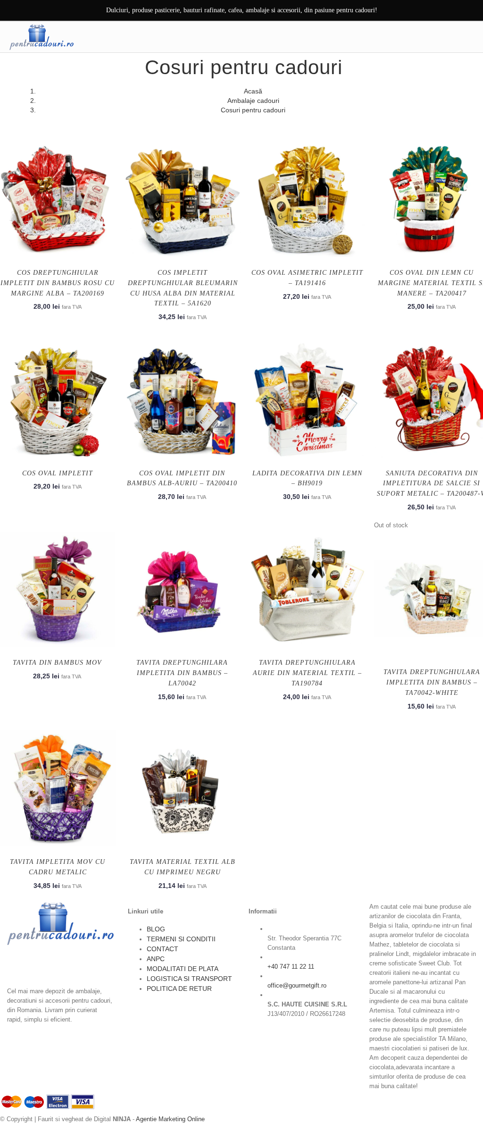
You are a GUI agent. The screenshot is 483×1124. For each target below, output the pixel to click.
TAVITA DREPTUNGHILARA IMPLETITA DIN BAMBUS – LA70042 (182, 673)
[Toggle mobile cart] (448, 36)
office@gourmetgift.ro (296, 985)
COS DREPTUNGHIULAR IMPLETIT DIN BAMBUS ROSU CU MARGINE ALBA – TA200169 (57, 283)
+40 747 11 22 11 (290, 966)
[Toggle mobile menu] (468, 36)
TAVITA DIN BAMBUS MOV (57, 662)
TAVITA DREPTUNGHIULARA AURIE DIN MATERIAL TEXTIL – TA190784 (307, 673)
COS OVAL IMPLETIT (57, 473)
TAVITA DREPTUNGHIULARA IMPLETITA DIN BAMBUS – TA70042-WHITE (431, 682)
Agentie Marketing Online (170, 1119)
